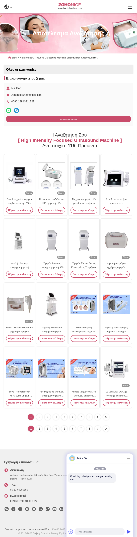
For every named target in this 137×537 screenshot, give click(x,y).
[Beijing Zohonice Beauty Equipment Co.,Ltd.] (69, 7)
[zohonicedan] (61, 510)
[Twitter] (13, 510)
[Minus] (129, 458)
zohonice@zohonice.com (26, 94)
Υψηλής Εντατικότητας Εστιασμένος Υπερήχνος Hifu (84, 267)
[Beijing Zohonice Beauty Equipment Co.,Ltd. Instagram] (27, 510)
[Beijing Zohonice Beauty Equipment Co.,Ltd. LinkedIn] (40, 510)
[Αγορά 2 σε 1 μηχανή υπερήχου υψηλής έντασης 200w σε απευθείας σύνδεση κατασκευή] (19, 175)
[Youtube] (34, 510)
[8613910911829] (54, 510)
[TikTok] (47, 510)
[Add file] (70, 531)
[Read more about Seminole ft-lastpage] (106, 429)
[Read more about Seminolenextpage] (98, 429)
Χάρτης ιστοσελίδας (39, 529)
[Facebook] (20, 510)
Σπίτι (14, 57)
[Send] (128, 531)
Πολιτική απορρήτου (15, 529)
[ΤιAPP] (9, 110)
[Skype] (16, 110)
